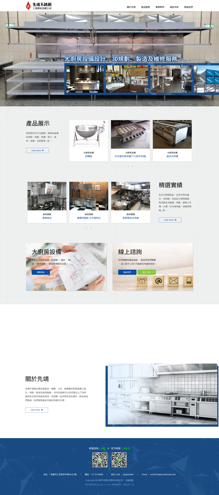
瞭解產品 (41, 272)
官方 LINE (146, 272)
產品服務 (145, 7)
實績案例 (160, 7)
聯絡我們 (188, 7)
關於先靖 (131, 7)
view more (36, 150)
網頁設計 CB (128, 484)
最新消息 (174, 7)
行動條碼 (129, 480)
